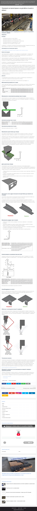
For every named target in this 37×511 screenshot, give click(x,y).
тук (28, 80)
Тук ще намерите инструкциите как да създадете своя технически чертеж (15, 50)
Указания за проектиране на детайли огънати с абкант (15, 496)
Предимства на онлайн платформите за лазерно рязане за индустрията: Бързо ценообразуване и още (16, 474)
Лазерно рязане (4, 406)
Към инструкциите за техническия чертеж (9, 367)
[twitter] (25, 393)
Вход (19, 451)
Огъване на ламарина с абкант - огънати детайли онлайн (15, 501)
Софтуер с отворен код (6, 414)
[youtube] (12, 393)
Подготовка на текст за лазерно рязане (12, 488)
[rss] (5, 395)
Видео (3, 403)
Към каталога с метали (7, 376)
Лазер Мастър (21, 509)
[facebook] (5, 393)
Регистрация (5, 377)
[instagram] (18, 393)
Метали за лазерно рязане (6, 408)
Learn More (17, 4)
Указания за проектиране (12, 380)
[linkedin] (32, 393)
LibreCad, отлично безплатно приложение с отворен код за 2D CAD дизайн (18, 492)
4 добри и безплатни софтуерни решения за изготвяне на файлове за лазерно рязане (20, 483)
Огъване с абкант (4, 380)
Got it (21, 4)
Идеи (3, 405)
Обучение (3, 409)
